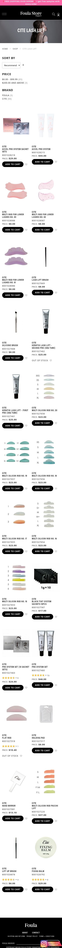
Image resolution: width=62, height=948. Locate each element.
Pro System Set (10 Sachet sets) (15, 668)
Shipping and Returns (16, 936)
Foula (9, 95)
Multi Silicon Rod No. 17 (14, 538)
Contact (36, 932)
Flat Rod (6, 737)
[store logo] (31, 14)
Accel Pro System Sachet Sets (15, 150)
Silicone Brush (10, 345)
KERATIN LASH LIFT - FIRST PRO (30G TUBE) (15, 411)
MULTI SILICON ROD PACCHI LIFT (45, 807)
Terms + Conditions (46, 936)
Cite (9, 98)
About (25, 932)
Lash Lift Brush (40, 279)
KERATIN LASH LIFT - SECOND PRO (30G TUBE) (43, 346)
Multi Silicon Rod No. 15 (14, 601)
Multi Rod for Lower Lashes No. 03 (13, 216)
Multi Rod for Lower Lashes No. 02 (43, 216)
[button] (26, 164)
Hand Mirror (9, 805)
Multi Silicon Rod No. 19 (14, 475)
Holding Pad (38, 737)
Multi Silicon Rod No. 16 (44, 538)
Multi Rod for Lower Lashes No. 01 (13, 281)
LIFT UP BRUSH (9, 871)
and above (17, 82)
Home (5, 49)
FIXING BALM (38, 871)
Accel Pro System (41, 149)
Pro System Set (40, 666)
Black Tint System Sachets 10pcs (41, 603)
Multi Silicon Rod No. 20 (44, 410)
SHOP (15, 49)
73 (48, 675)
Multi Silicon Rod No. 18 (44, 475)
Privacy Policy (32, 936)
